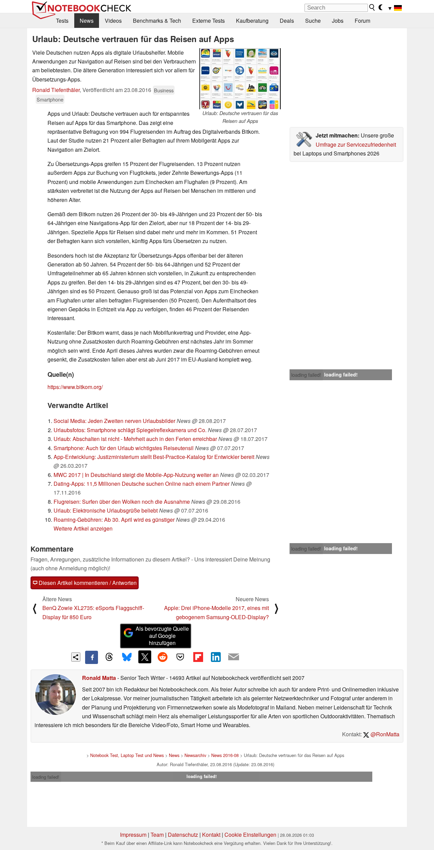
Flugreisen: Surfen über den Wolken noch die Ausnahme (122, 501)
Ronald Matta (99, 678)
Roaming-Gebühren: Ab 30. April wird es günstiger (114, 519)
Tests (62, 20)
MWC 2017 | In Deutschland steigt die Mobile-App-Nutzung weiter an (136, 475)
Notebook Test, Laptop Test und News (127, 755)
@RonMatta (384, 734)
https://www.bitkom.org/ (75, 387)
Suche (313, 20)
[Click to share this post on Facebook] (91, 657)
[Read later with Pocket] (180, 656)
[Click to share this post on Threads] (109, 657)
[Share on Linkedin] (215, 656)
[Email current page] (233, 657)
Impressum (133, 834)
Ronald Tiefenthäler (56, 90)
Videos (113, 20)
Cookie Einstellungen (250, 834)
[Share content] (75, 657)
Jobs (337, 20)
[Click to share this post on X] (144, 656)
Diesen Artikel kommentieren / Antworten (87, 583)
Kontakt (211, 834)
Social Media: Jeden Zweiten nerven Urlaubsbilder (114, 421)
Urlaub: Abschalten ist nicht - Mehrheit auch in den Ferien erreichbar (135, 439)
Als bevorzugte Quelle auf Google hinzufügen (162, 636)
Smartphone (50, 99)
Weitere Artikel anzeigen (83, 528)
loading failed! (306, 374)
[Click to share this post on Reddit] (162, 656)
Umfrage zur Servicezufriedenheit (356, 144)
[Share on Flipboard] (198, 656)
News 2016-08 (225, 755)
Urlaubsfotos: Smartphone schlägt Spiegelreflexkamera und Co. (130, 430)
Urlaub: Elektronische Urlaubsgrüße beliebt (106, 510)
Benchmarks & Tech (157, 20)
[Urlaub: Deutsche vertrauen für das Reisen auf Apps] (240, 78)
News (87, 20)
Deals (287, 20)
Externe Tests (208, 20)
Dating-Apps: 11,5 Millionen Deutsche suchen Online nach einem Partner (142, 483)
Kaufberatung (252, 20)
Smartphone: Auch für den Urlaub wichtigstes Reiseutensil (124, 448)
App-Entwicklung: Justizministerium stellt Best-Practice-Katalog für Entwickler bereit (154, 457)
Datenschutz (183, 834)
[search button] (372, 7)
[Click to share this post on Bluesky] (126, 657)
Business (164, 90)
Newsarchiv (195, 755)
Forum (362, 20)
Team (157, 834)
